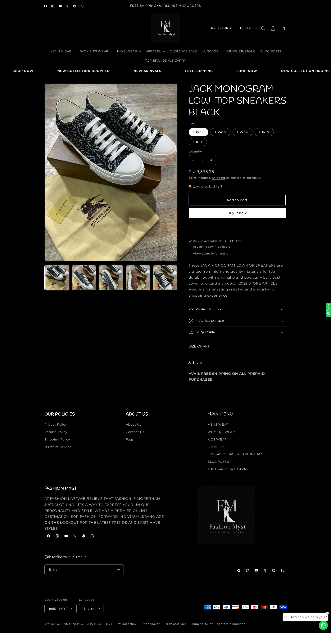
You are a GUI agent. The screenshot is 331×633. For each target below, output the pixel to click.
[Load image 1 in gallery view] (56, 277)
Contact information (231, 623)
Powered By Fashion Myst (94, 624)
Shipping (218, 177)
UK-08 (220, 132)
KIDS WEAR (217, 439)
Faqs (130, 439)
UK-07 (198, 132)
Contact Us (135, 432)
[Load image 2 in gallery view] (83, 277)
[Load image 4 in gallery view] (138, 277)
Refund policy (126, 623)
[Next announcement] (213, 6)
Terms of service (175, 623)
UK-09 (242, 132)
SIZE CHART (199, 346)
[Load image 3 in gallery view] (110, 277)
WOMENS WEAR (221, 432)
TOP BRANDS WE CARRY (227, 469)
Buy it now (237, 213)
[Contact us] (323, 625)
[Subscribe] (119, 569)
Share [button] (197, 362)
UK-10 (264, 132)
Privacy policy (150, 623)
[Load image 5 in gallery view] (165, 277)
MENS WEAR (218, 424)
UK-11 (197, 142)
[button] (62, 51)
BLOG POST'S (218, 461)
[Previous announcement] (118, 6)
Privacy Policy (55, 424)
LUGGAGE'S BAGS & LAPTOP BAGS (235, 454)
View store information (212, 253)
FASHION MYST (66, 624)
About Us (133, 424)
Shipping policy (202, 623)
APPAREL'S (216, 447)
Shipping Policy (57, 439)
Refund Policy (55, 432)
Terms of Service (57, 447)
